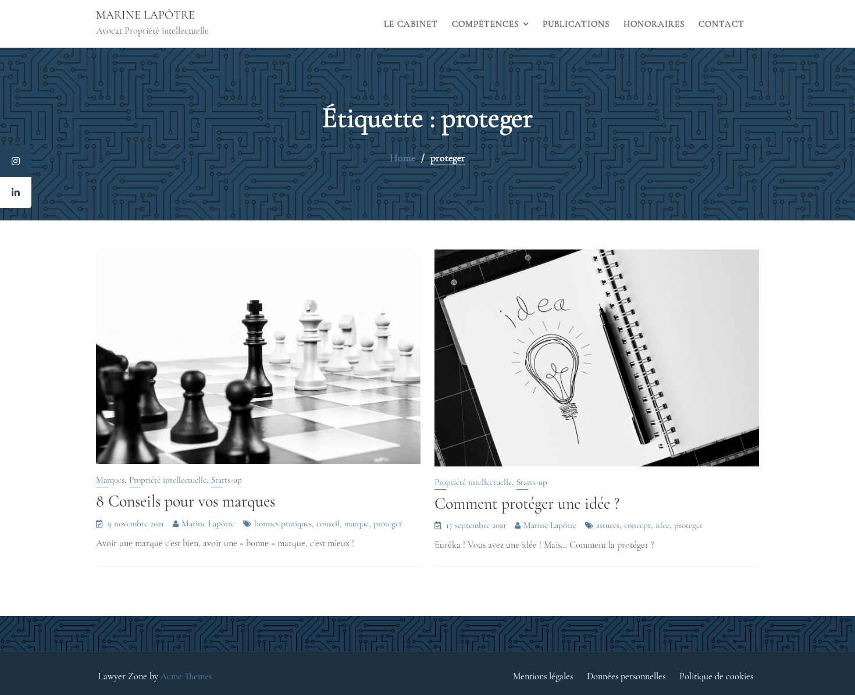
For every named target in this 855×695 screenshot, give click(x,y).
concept (637, 525)
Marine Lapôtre (145, 15)
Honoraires (654, 24)
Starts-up (226, 480)
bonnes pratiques (283, 523)
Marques (110, 480)
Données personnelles (626, 676)
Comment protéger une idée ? (526, 504)
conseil (328, 523)
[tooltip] (15, 161)
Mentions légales (543, 676)
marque (356, 523)
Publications (576, 24)
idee (662, 525)
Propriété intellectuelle (167, 480)
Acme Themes (186, 676)
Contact (721, 24)
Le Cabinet (411, 24)
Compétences (485, 24)
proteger (387, 523)
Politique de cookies (716, 676)
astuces (607, 525)
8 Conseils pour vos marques (185, 501)
